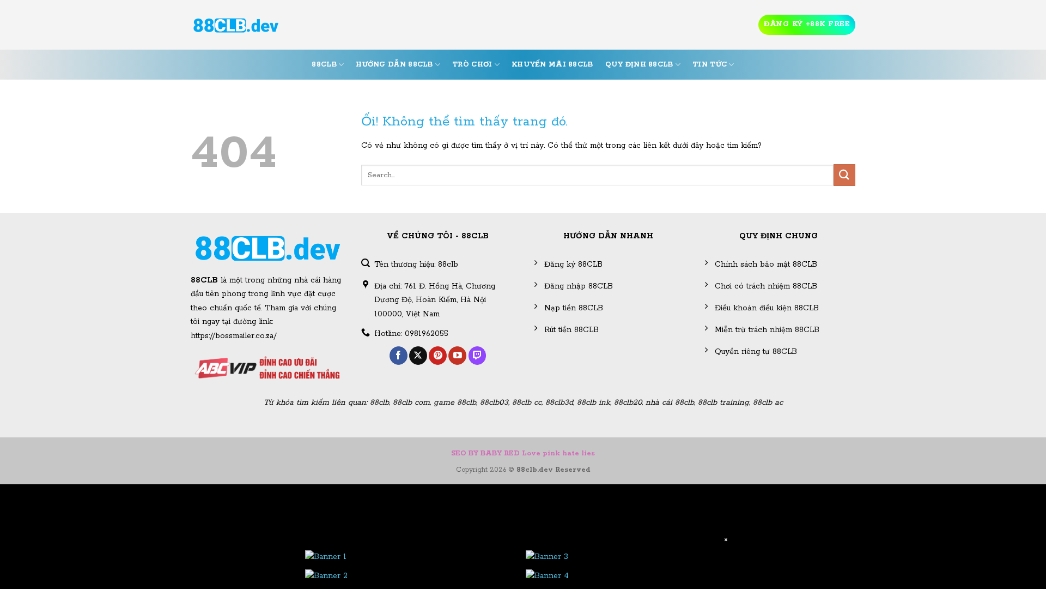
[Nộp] (844, 174)
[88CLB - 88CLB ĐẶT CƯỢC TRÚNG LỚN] (236, 25)
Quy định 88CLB (639, 64)
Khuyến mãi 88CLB (552, 64)
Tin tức (709, 64)
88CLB (324, 64)
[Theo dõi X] (418, 355)
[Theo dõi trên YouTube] (457, 355)
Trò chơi (472, 64)
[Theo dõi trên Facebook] (399, 355)
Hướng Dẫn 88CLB (394, 64)
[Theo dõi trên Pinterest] (438, 355)
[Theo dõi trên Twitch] (477, 355)
